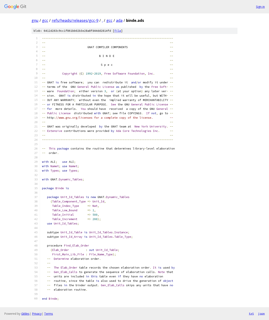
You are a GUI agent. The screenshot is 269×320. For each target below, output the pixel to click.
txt (251, 313)
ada (119, 20)
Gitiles (25, 314)
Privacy (37, 314)
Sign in (260, 7)
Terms (48, 314)
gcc (45, 20)
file (117, 31)
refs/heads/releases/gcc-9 (75, 20)
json (261, 313)
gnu (35, 20)
